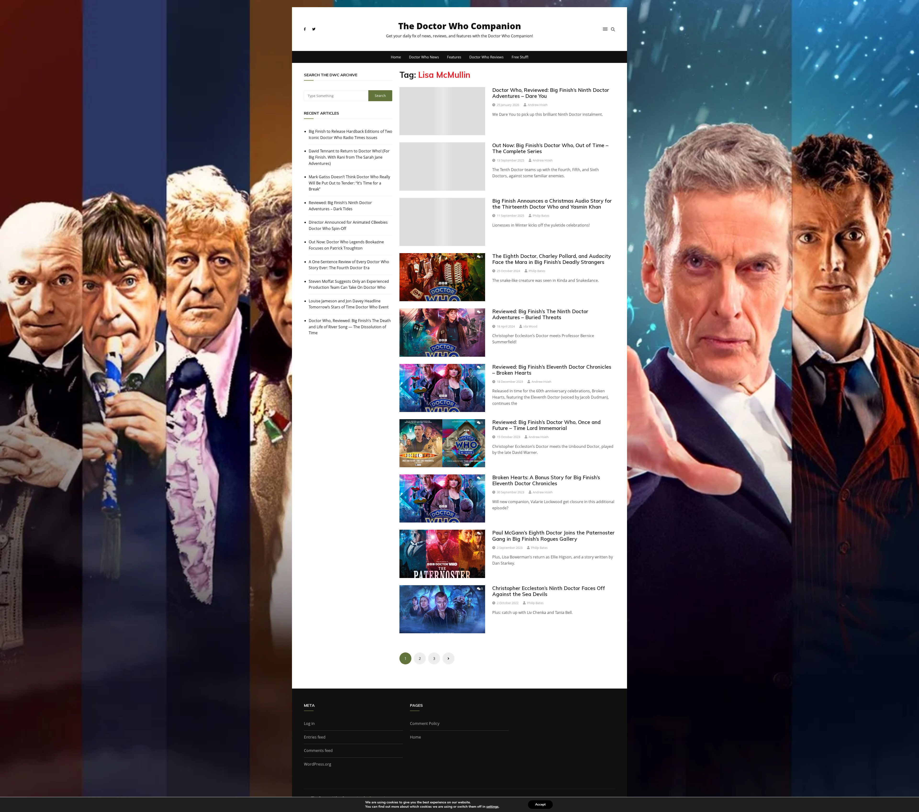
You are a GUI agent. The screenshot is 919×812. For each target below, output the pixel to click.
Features (454, 57)
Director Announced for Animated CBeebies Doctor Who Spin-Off (348, 225)
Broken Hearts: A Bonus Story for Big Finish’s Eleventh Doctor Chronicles (546, 480)
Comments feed (318, 750)
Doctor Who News (424, 57)
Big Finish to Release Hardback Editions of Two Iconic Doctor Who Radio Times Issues (350, 134)
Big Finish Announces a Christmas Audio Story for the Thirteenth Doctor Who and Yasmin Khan (552, 204)
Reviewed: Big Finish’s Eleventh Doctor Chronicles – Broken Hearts (551, 370)
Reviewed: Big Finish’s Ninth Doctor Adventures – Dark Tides (340, 205)
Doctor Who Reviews (486, 57)
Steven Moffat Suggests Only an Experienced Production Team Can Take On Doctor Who (349, 284)
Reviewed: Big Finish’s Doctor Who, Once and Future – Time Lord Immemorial (546, 425)
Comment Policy (424, 723)
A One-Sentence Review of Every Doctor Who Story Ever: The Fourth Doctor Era (349, 265)
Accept (540, 804)
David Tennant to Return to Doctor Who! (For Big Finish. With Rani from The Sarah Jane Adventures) (349, 157)
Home (396, 57)
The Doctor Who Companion (459, 26)
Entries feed (314, 737)
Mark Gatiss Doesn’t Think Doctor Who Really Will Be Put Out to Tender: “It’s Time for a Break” (349, 183)
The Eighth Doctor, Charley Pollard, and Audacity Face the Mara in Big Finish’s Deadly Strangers (551, 259)
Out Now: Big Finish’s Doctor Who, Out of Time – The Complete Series (550, 148)
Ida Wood (530, 326)
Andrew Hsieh (538, 105)
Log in (309, 723)
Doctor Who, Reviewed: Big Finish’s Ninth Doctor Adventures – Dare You (550, 93)
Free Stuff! (520, 57)
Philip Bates (541, 215)
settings (492, 807)
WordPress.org (317, 764)
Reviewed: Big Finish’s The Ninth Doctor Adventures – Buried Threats (540, 314)
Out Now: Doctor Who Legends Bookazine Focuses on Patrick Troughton (346, 245)
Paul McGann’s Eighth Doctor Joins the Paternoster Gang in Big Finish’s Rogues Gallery (553, 535)
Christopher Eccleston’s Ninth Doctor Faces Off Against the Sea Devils (548, 591)
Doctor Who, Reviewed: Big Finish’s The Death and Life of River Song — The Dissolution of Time (350, 326)
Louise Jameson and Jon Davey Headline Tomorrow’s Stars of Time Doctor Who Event (349, 304)
